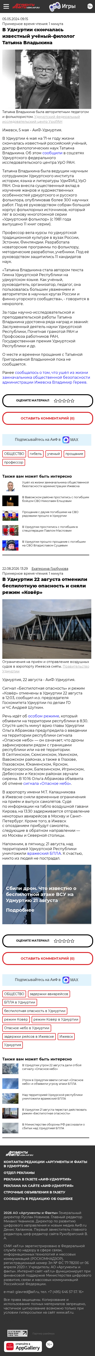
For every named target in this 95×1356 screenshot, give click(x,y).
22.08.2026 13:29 (15, 569)
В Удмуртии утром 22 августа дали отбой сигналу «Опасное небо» (51, 1067)
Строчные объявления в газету (34, 1192)
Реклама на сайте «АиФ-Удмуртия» (39, 1186)
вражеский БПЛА (44, 853)
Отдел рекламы (19, 1173)
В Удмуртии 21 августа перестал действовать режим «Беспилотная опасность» (54, 1111)
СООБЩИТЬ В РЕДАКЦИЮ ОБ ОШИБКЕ (38, 1199)
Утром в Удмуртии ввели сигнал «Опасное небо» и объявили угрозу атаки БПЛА (52, 1081)
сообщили (52, 153)
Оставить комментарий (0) (47, 418)
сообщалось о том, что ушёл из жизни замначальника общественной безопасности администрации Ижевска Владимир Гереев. (46, 377)
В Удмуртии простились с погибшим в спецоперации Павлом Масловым (50, 528)
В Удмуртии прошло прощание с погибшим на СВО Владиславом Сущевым (54, 543)
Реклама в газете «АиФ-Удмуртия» (37, 1179)
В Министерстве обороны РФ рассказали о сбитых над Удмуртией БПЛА (53, 1126)
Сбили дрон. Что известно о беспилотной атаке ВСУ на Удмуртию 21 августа (41, 894)
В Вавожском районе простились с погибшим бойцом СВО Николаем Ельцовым (55, 499)
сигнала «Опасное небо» (47, 783)
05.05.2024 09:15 (15, 19)
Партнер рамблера (43, 1333)
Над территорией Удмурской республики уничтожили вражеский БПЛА (52, 1096)
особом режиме (43, 716)
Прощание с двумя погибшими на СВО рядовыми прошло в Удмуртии (50, 513)
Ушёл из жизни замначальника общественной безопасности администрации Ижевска (55, 484)
